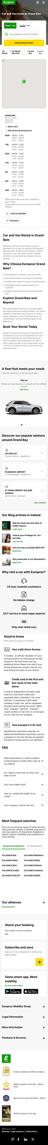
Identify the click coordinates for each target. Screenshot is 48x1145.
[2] (26, 425)
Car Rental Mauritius (16, 52)
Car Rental (4, 52)
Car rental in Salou (9, 860)
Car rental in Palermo (33, 865)
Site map (5, 1131)
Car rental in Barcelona (33, 855)
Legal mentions (17, 1131)
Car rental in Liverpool (33, 870)
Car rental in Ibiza (9, 865)
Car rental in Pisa (9, 855)
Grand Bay (31, 52)
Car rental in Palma (32, 860)
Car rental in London (10, 870)
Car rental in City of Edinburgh (12, 875)
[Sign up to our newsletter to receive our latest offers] (39, 962)
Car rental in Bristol (32, 875)
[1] (22, 425)
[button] (24, 81)
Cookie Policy (31, 1131)
